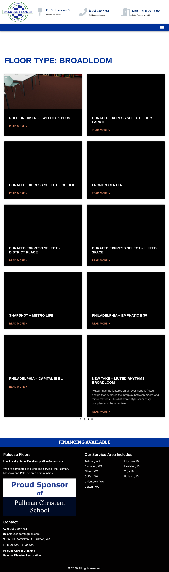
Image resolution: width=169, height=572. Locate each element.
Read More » (18, 126)
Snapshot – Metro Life (31, 315)
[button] (162, 27)
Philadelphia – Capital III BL (36, 378)
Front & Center (107, 185)
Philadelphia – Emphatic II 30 (119, 315)
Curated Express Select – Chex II (41, 185)
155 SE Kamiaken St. (58, 10)
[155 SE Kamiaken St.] (40, 12)
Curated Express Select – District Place (35, 250)
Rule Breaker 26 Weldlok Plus (39, 118)
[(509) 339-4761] (83, 12)
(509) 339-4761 (99, 10)
